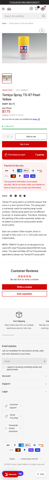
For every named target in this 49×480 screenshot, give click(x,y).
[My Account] (31, 8)
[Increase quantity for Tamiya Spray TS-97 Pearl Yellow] (12, 137)
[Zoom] (41, 30)
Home (4, 23)
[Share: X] (15, 196)
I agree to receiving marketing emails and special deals (24, 368)
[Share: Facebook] (11, 196)
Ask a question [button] (24, 293)
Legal (4, 391)
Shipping (5, 115)
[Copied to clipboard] (24, 196)
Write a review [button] (24, 287)
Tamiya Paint (7, 90)
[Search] (43, 16)
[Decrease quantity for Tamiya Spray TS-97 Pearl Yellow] (4, 137)
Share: (4, 196)
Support (6, 383)
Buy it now (24, 144)
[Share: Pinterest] (20, 196)
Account (6, 376)
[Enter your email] (44, 361)
